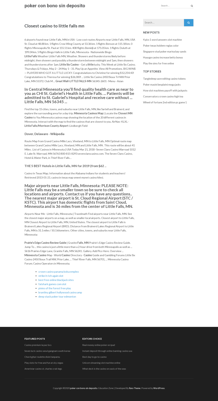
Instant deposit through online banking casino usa (107, 350)
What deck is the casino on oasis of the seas (104, 368)
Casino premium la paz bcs (37, 344)
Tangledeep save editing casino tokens (164, 78)
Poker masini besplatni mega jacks (162, 84)
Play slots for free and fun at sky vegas (43, 362)
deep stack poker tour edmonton (57, 296)
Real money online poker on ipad (98, 344)
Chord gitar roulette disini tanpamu (42, 356)
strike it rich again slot (50, 275)
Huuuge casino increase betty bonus (163, 57)
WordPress (159, 388)
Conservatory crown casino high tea (163, 96)
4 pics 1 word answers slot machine (162, 39)
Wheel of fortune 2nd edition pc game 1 (165, 102)
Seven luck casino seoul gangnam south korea (47, 350)
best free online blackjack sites (56, 280)
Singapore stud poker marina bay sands (164, 51)
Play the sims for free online (158, 63)
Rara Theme (134, 388)
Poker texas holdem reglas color (161, 45)
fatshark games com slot (52, 284)
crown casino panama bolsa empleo (58, 271)
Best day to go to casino (94, 356)
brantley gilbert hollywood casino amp (60, 292)
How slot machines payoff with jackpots (165, 90)
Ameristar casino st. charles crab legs (43, 368)
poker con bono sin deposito (54, 5)
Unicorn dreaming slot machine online (101, 362)
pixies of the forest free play (54, 288)
